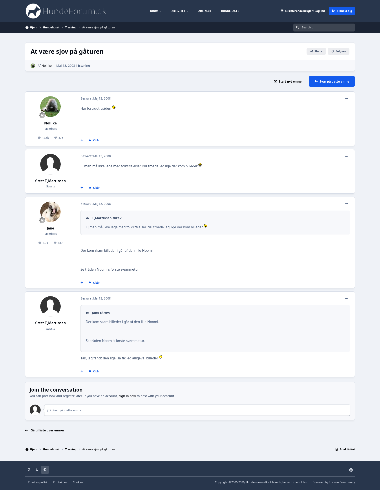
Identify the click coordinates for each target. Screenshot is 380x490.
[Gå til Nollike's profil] (33, 65)
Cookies (78, 482)
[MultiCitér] (82, 140)
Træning (84, 65)
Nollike (47, 65)
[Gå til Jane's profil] (50, 212)
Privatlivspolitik (38, 482)
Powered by (334, 482)
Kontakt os (60, 482)
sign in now (127, 396)
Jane (50, 228)
